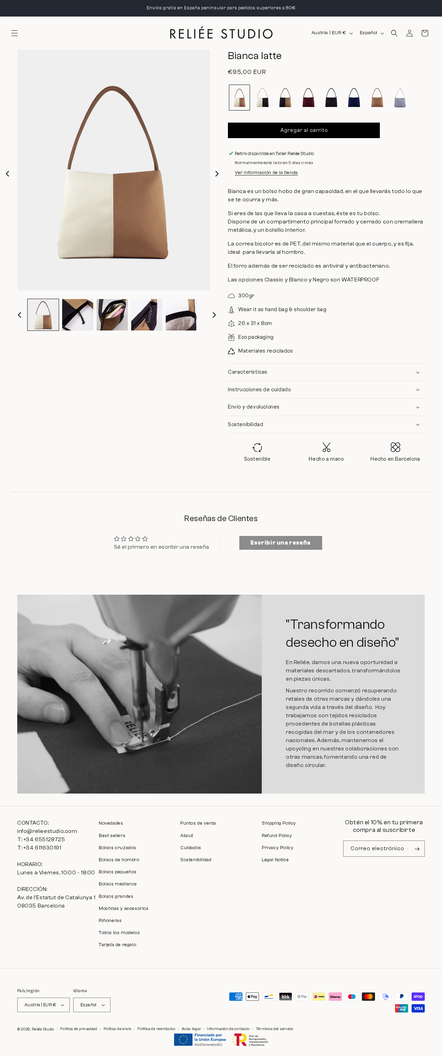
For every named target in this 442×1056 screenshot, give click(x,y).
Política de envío (118, 1029)
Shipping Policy (279, 823)
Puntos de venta (198, 823)
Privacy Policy (277, 848)
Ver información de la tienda (266, 172)
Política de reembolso (156, 1029)
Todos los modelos (119, 932)
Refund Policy (277, 835)
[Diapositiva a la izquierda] (7, 173)
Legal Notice (275, 860)
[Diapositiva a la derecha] (216, 173)
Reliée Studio (43, 1029)
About (186, 835)
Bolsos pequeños (118, 872)
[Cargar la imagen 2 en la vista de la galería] (77, 314)
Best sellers (112, 835)
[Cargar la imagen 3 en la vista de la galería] (112, 314)
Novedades (111, 823)
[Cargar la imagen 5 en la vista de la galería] (181, 314)
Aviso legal (191, 1029)
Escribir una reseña (280, 543)
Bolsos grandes (116, 896)
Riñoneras (110, 920)
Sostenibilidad (195, 860)
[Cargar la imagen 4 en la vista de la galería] (146, 314)
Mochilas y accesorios (124, 908)
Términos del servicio (275, 1029)
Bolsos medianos (118, 884)
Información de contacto (228, 1029)
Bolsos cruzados (117, 848)
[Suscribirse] (416, 849)
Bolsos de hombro (119, 860)
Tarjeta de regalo (117, 945)
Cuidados (190, 848)
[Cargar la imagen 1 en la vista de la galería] (43, 314)
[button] (14, 33)
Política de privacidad (78, 1029)
